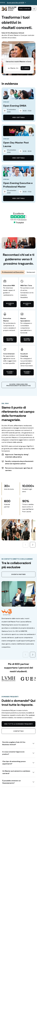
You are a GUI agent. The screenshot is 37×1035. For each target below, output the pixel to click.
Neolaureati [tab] (31, 272)
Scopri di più (10, 304)
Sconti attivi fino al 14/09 (15, 2)
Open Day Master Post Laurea (16, 144)
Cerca (26, 68)
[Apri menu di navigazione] (34, 9)
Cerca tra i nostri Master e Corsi (18, 62)
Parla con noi (24, 9)
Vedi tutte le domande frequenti (18, 724)
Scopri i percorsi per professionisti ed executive (18, 385)
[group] (18, 2)
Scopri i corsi (10, 372)
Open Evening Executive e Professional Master (18, 185)
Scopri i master (10, 339)
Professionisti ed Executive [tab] (13, 272)
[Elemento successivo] (32, 545)
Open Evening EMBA (14, 105)
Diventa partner (18, 574)
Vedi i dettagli (18, 117)
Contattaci (18, 731)
